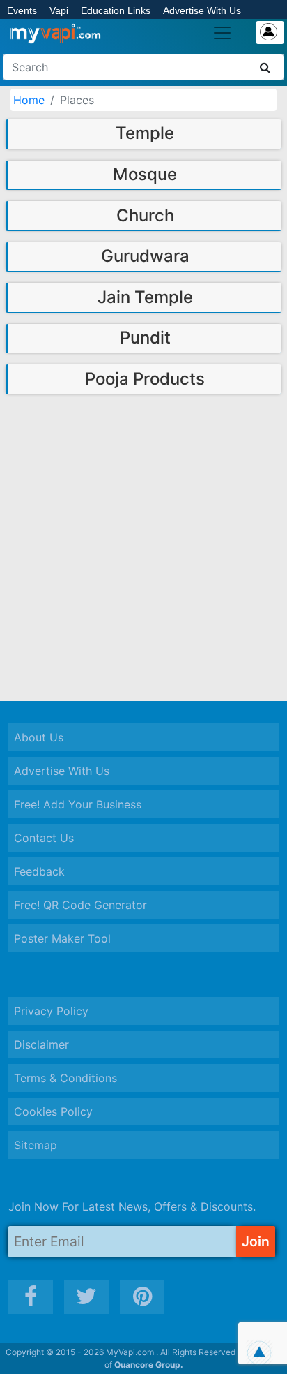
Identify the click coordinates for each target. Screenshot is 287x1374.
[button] (259, 1353)
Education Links (115, 10)
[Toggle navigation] (222, 33)
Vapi (58, 10)
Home (29, 100)
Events (22, 10)
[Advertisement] (143, 546)
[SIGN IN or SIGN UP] (270, 32)
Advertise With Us (202, 10)
